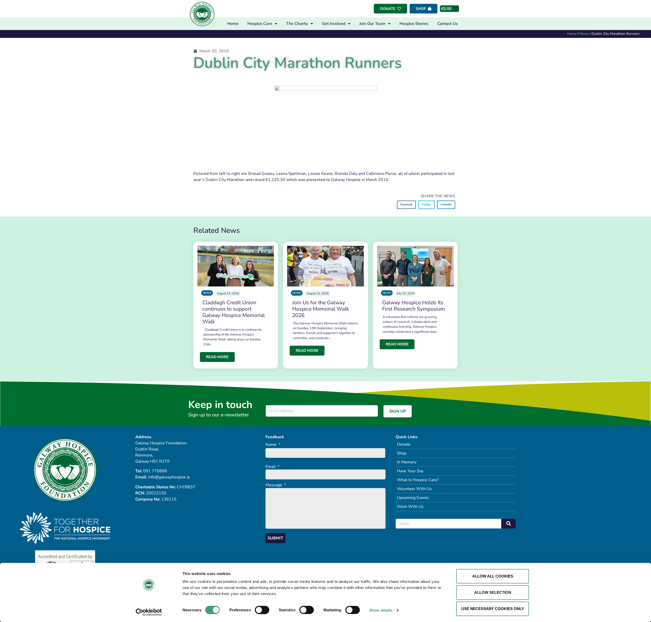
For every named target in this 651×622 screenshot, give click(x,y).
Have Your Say (410, 471)
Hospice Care (259, 23)
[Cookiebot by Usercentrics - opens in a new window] (149, 612)
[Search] (508, 523)
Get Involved (333, 23)
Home (233, 23)
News (584, 33)
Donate (403, 444)
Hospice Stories (414, 23)
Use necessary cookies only (492, 608)
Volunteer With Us (414, 489)
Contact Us (447, 23)
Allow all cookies (492, 576)
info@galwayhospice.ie (169, 477)
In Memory (407, 462)
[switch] (262, 610)
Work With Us (410, 506)
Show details (380, 610)
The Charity (297, 23)
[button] (406, 205)
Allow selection (492, 592)
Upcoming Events (413, 497)
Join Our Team (372, 23)
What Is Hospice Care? (418, 480)
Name (272, 444)
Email (272, 466)
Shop (401, 453)
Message (275, 485)
